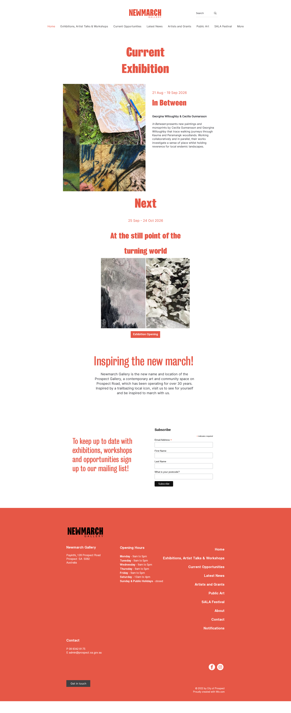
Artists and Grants (209, 584)
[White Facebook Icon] (212, 667)
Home (219, 549)
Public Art (216, 593)
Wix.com (220, 692)
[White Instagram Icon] (220, 667)
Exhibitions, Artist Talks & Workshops (203, 558)
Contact (217, 619)
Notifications (214, 628)
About (219, 611)
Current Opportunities (206, 567)
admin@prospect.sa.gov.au (85, 652)
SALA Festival (213, 602)
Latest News (214, 576)
